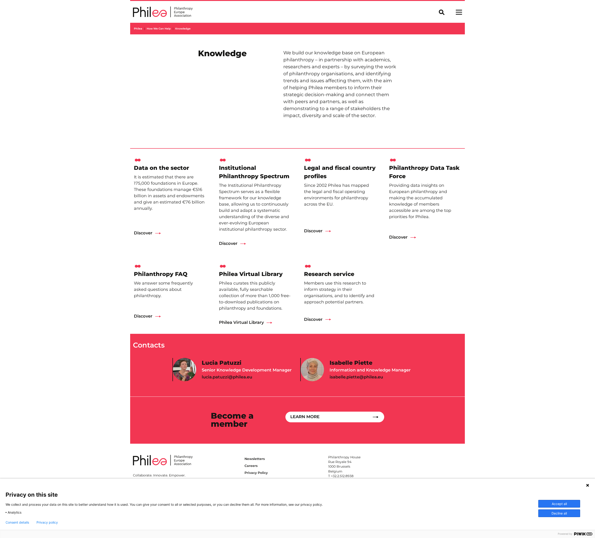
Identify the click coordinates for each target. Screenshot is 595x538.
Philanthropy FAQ (160, 274)
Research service (329, 274)
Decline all (559, 513)
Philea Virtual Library (251, 274)
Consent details (17, 522)
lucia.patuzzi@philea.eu (227, 377)
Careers (251, 466)
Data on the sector (161, 167)
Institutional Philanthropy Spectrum (254, 172)
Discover (143, 233)
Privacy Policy (256, 473)
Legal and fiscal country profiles (340, 172)
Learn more (305, 416)
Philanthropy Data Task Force (424, 172)
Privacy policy (47, 522)
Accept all (559, 504)
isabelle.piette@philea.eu (356, 377)
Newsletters (255, 459)
